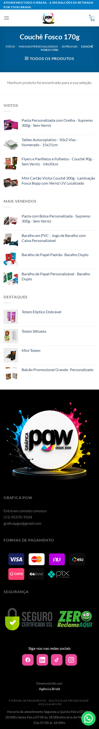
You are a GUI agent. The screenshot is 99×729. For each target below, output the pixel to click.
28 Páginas (69, 46)
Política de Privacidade (69, 700)
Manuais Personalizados (38, 46)
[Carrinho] (91, 18)
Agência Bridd (49, 689)
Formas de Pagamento (27, 700)
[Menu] (6, 18)
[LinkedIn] (42, 660)
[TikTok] (56, 660)
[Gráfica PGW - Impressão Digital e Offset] (48, 18)
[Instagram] (71, 660)
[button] (88, 718)
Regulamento (50, 704)
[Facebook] (28, 660)
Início (10, 46)
